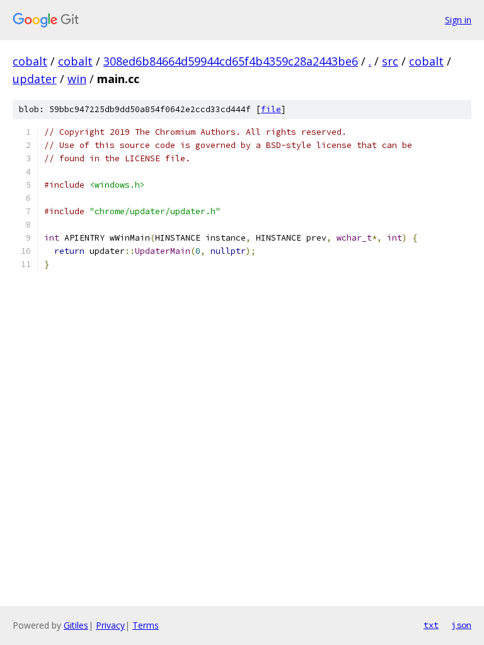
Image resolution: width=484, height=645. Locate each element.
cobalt (30, 61)
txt (431, 625)
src (390, 61)
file (271, 109)
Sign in (458, 20)
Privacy (110, 625)
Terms (145, 625)
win (76, 78)
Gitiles (76, 625)
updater (35, 78)
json (461, 625)
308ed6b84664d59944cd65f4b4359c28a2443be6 (230, 61)
